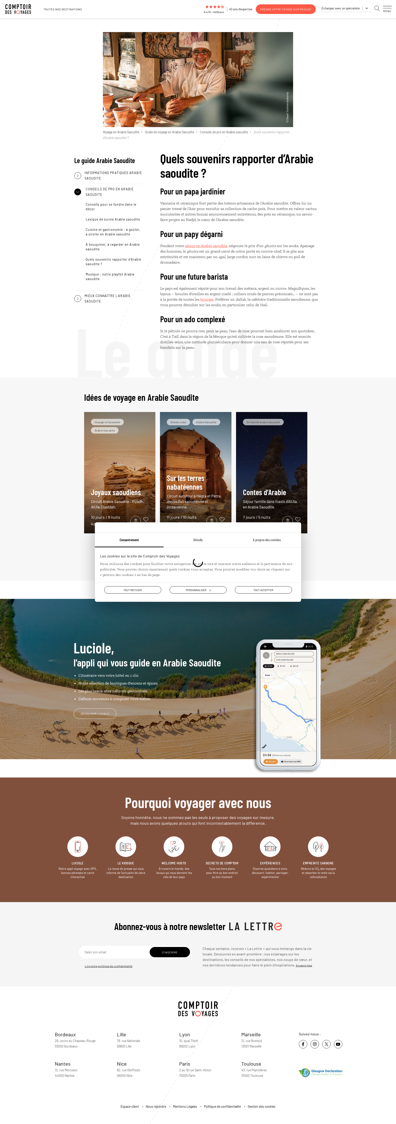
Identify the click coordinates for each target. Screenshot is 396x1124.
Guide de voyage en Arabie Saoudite (169, 132)
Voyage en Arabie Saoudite (121, 132)
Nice (122, 1064)
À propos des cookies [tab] (267, 539)
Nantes (63, 1064)
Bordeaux (65, 1034)
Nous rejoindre (156, 1106)
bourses (206, 299)
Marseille (251, 1034)
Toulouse (251, 1064)
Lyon (184, 1034)
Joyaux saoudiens (117, 498)
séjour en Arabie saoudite (206, 245)
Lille (121, 1034)
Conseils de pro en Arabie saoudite (224, 132)
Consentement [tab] (129, 539)
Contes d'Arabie (270, 498)
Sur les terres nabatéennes (194, 491)
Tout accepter (263, 590)
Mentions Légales (185, 1106)
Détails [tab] (198, 539)
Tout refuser (133, 590)
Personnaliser (196, 590)
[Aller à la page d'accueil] (21, 9)
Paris (184, 1064)
